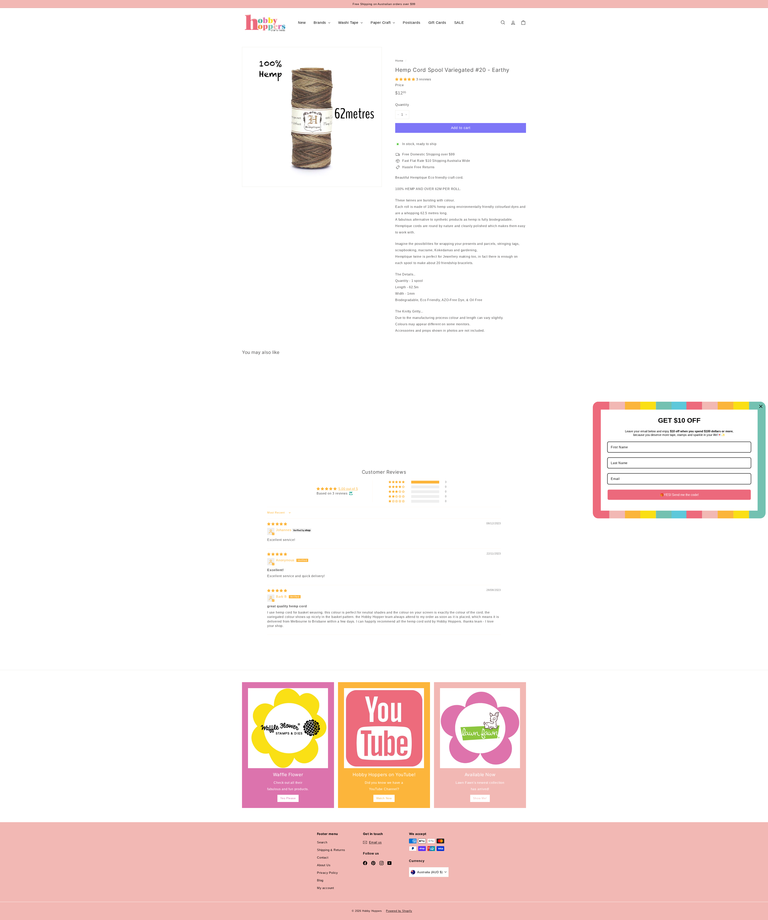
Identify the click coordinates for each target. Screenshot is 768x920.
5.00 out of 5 (348, 489)
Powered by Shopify (399, 910)
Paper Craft (381, 23)
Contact (322, 857)
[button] (405, 79)
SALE (459, 23)
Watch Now (384, 798)
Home (399, 60)
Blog (320, 880)
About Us (323, 865)
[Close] (761, 406)
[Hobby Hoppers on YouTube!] (384, 728)
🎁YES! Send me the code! (679, 494)
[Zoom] (312, 117)
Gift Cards (437, 23)
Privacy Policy (327, 872)
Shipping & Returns (331, 850)
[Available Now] (480, 728)
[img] (277, 524)
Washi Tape (349, 23)
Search (322, 842)
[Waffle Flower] (288, 728)
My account (325, 888)
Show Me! (480, 798)
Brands (320, 23)
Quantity (402, 105)
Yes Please (288, 798)
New (302, 23)
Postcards (411, 23)
